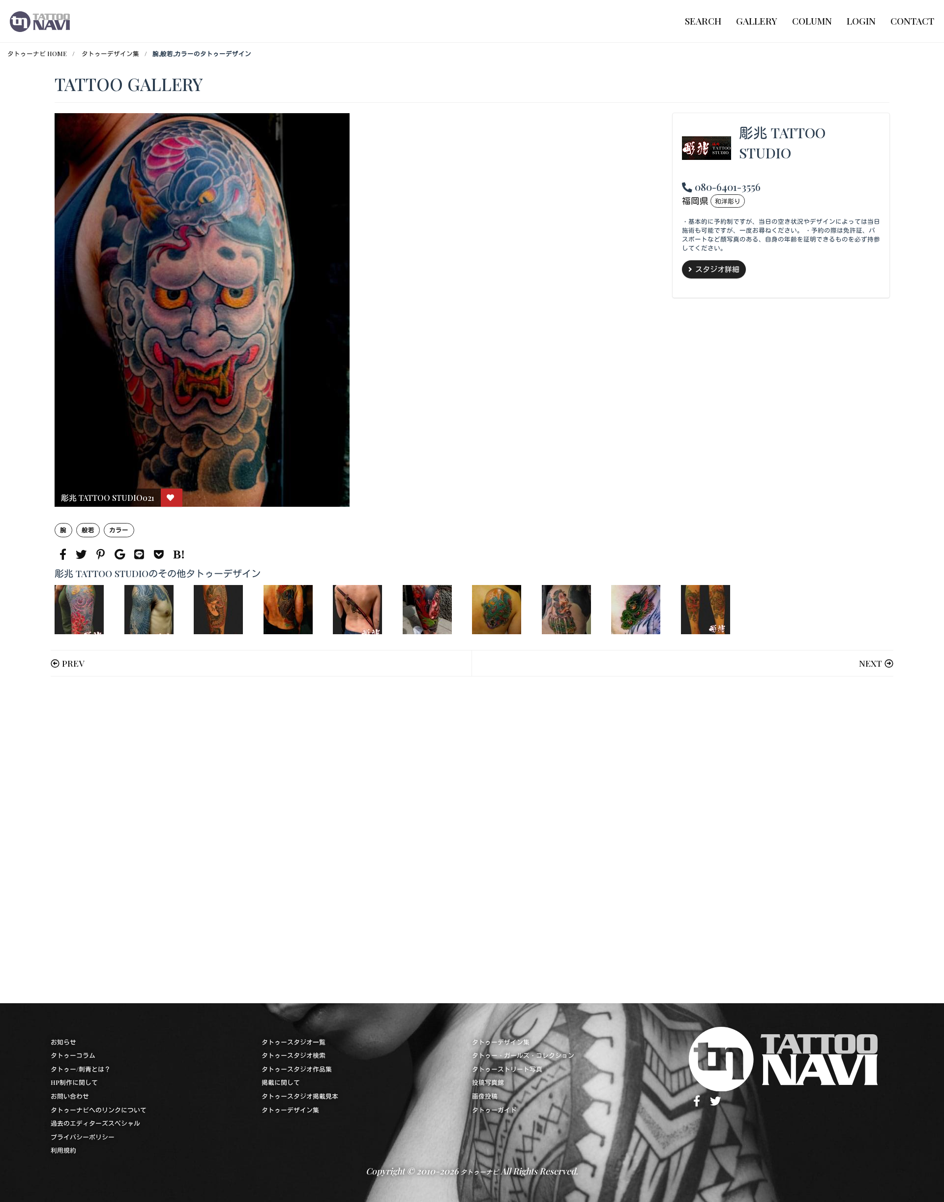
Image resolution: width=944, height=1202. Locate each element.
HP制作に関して (74, 1082)
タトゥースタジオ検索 (293, 1055)
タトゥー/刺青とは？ (81, 1069)
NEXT (870, 663)
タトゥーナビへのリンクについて (99, 1110)
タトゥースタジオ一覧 (293, 1042)
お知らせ (63, 1042)
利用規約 (63, 1150)
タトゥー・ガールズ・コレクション (523, 1055)
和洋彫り (727, 201)
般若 (88, 529)
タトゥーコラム (73, 1055)
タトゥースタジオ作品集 (297, 1069)
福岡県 (695, 200)
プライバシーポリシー (83, 1137)
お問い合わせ (70, 1096)
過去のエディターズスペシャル (95, 1123)
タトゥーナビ (479, 1172)
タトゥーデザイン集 (110, 53)
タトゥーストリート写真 (507, 1069)
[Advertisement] (350, 839)
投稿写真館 (488, 1082)
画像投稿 (485, 1096)
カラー (118, 529)
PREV (73, 663)
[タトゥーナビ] (40, 21)
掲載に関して (281, 1082)
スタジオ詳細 (717, 269)
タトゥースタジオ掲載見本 (300, 1096)
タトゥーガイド (494, 1110)
